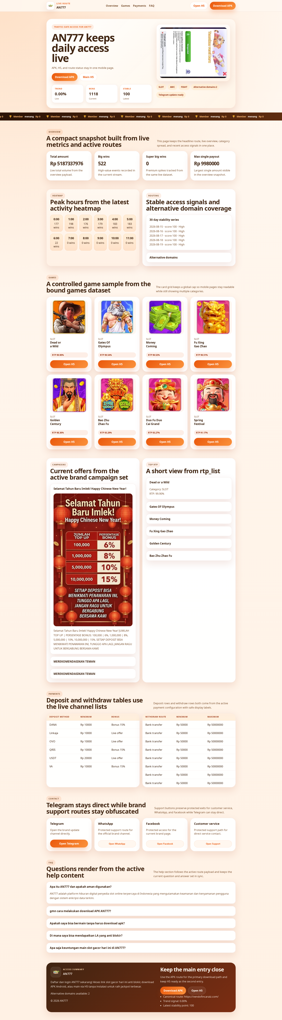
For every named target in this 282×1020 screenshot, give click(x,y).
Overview (112, 6)
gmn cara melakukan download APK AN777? (80, 911)
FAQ (151, 6)
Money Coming (159, 519)
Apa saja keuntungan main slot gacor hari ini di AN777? (87, 948)
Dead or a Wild (159, 482)
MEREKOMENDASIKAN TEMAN (74, 661)
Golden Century (160, 543)
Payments (139, 6)
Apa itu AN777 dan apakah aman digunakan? (80, 887)
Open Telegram (69, 843)
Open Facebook (165, 844)
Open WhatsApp (117, 844)
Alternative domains (163, 257)
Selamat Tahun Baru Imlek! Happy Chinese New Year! (90, 489)
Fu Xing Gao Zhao (161, 531)
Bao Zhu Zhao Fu (160, 556)
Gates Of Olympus (161, 507)
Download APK (222, 6)
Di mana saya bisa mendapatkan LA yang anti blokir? (86, 935)
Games (125, 6)
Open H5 (198, 6)
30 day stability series (164, 220)
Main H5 (88, 77)
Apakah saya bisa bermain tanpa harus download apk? (87, 923)
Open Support (213, 844)
